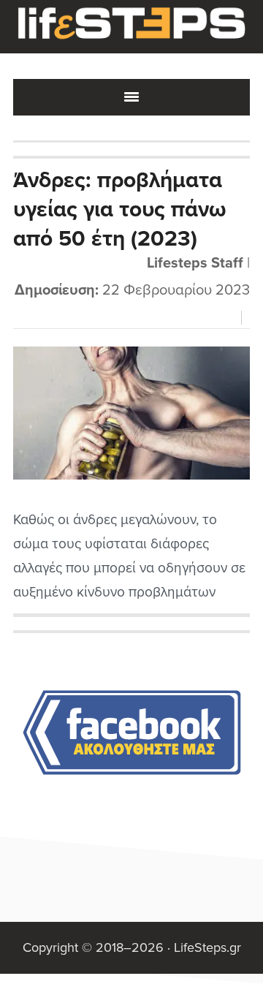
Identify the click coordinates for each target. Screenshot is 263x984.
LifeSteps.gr (131, 27)
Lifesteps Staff (195, 263)
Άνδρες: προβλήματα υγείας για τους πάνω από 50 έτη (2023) (119, 209)
